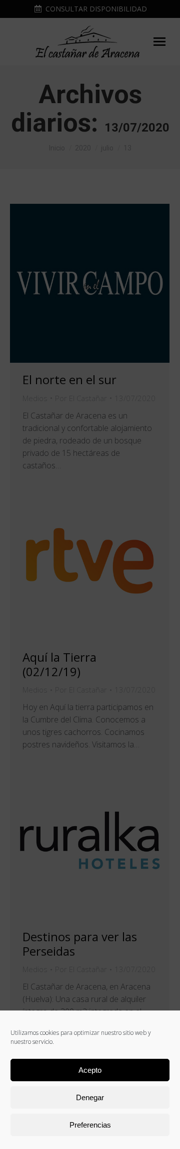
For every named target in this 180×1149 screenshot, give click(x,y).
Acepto (90, 1070)
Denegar (90, 1097)
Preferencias (90, 1125)
